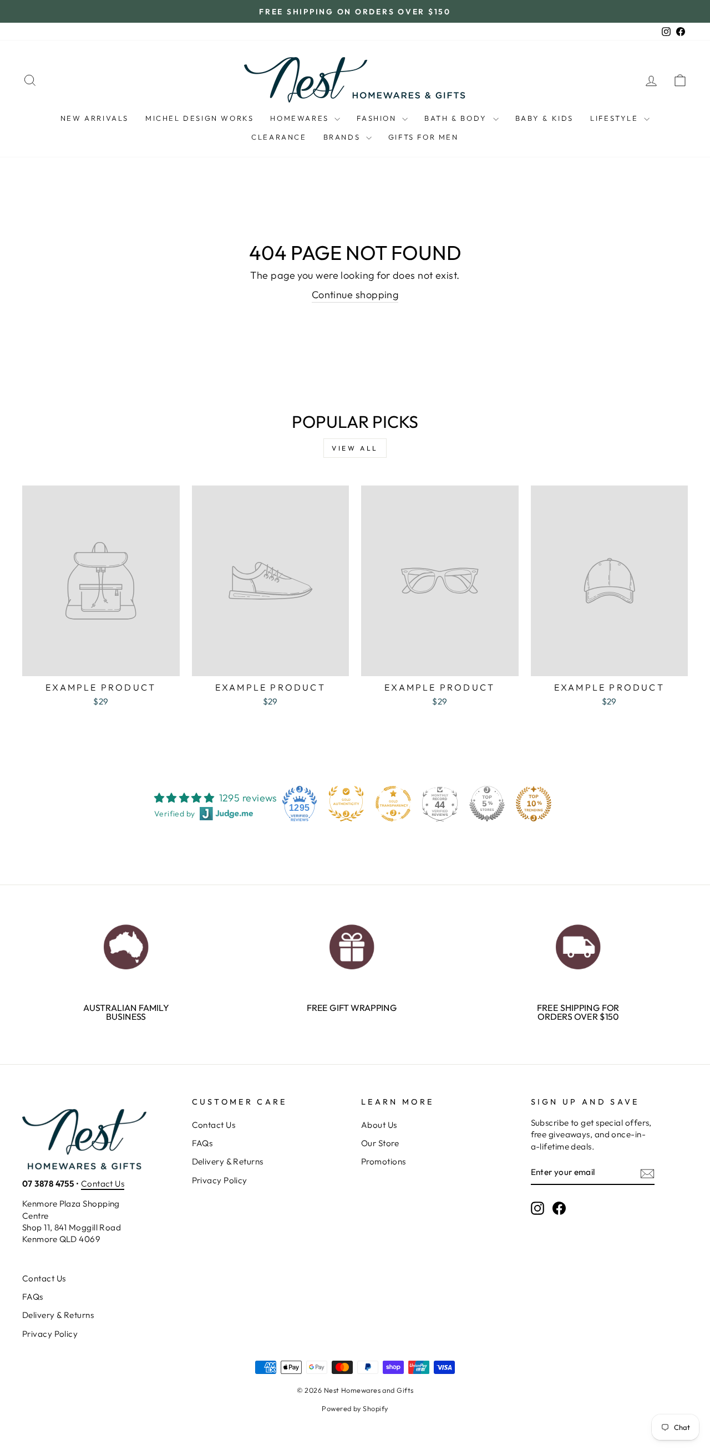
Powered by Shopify (355, 1408)
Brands (343, 136)
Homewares (301, 118)
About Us (379, 1125)
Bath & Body (457, 118)
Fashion (378, 118)
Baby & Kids (544, 118)
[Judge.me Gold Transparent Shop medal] (393, 803)
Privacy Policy (219, 1180)
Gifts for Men (423, 136)
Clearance (278, 136)
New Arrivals (94, 118)
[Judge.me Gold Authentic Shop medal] (346, 803)
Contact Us (103, 1183)
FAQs (202, 1143)
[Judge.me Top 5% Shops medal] (487, 803)
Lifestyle (615, 118)
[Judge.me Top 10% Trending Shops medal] (533, 803)
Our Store (380, 1143)
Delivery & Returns (227, 1161)
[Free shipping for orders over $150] (577, 944)
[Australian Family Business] (126, 944)
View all (355, 448)
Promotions (383, 1161)
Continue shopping (355, 294)
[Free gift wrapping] (351, 944)
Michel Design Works (199, 118)
